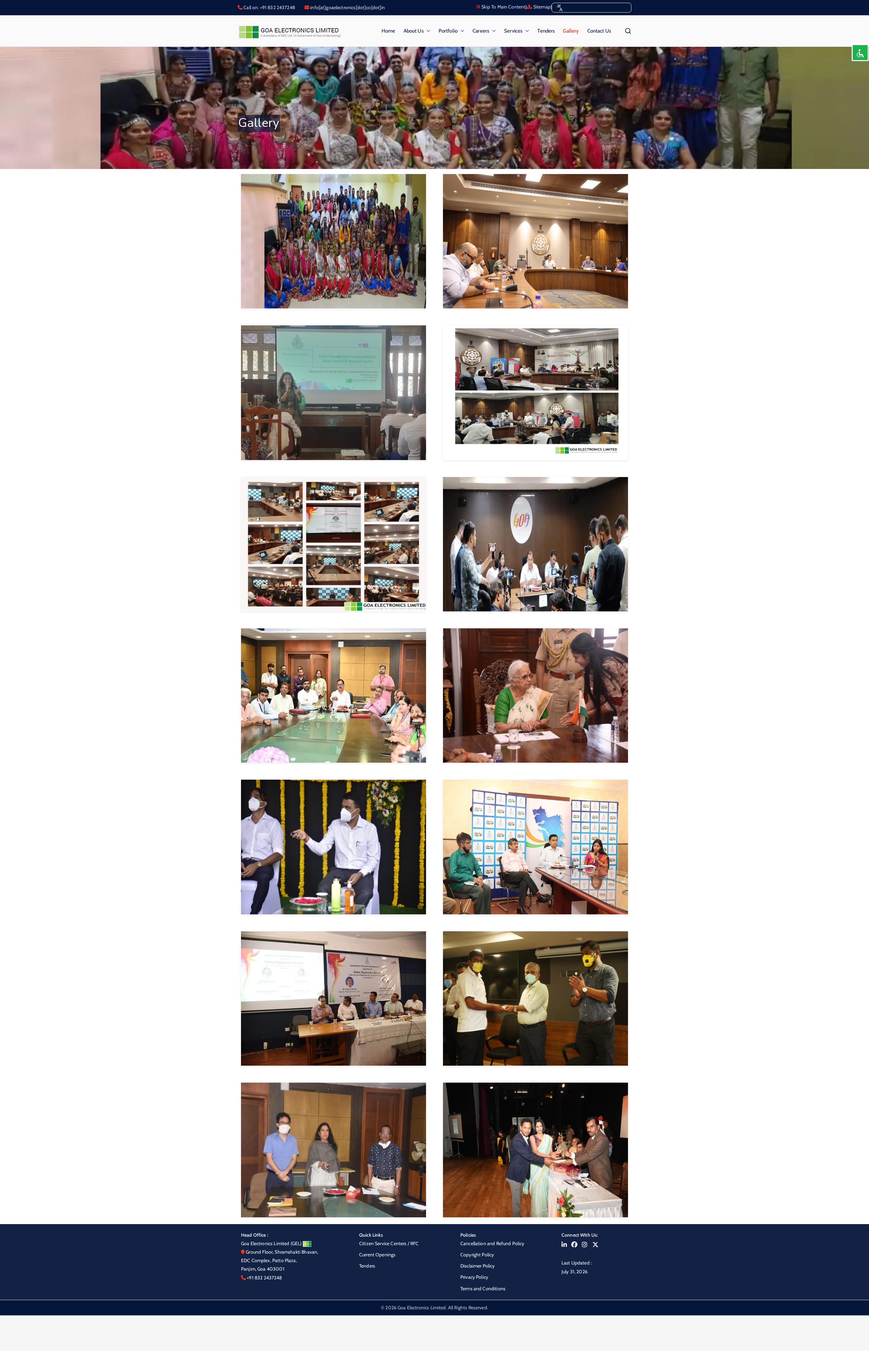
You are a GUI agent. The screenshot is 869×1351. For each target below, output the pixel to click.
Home (388, 31)
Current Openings (377, 1255)
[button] (427, 31)
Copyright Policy (477, 1255)
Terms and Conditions (482, 1289)
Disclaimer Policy (477, 1266)
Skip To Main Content (502, 7)
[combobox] (559, 8)
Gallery (571, 31)
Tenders (546, 31)
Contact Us (599, 31)
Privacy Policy (474, 1277)
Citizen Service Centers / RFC (389, 1243)
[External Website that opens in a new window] (564, 1245)
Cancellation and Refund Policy (492, 1243)
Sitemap (541, 7)
